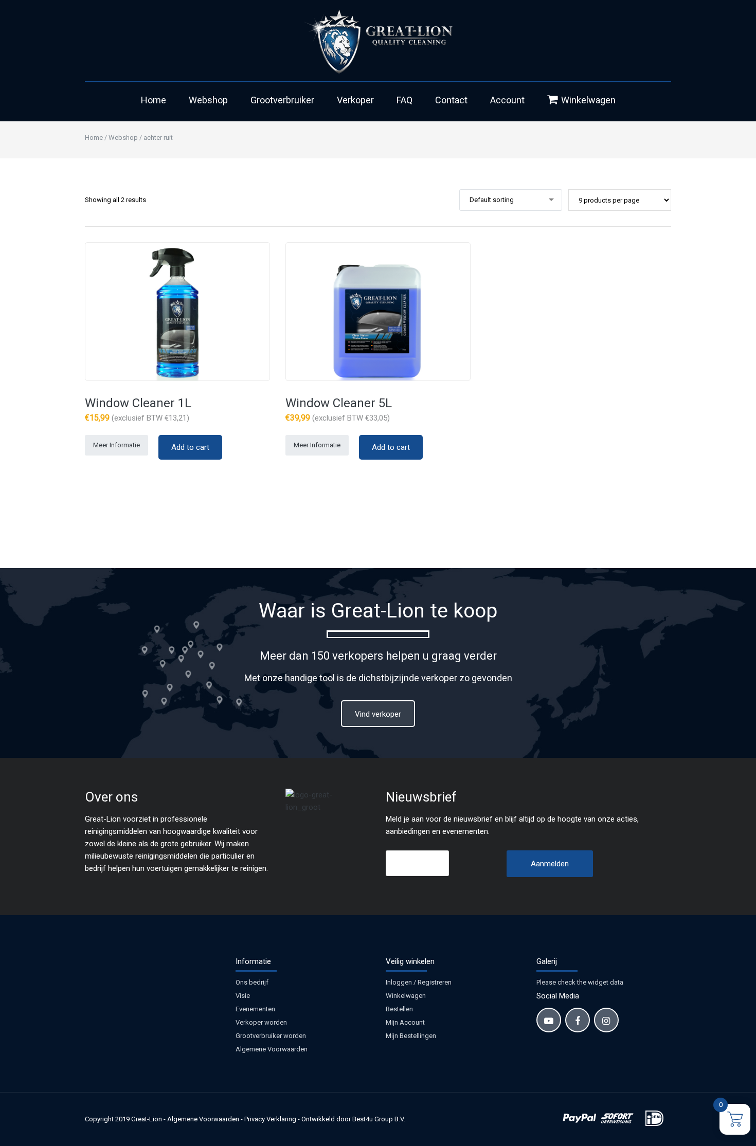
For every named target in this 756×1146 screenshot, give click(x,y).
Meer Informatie (116, 445)
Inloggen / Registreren (419, 982)
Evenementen (255, 1009)
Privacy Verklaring (270, 1119)
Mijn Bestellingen (411, 1036)
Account (507, 100)
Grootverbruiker (282, 100)
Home (153, 100)
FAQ (404, 100)
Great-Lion (146, 1119)
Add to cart (190, 447)
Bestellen (399, 1009)
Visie (243, 995)
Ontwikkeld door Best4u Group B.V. (353, 1119)
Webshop (208, 100)
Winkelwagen (588, 100)
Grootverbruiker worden (271, 1036)
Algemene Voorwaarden (272, 1049)
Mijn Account (405, 1022)
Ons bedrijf (252, 982)
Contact (451, 100)
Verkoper (355, 100)
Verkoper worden (261, 1022)
